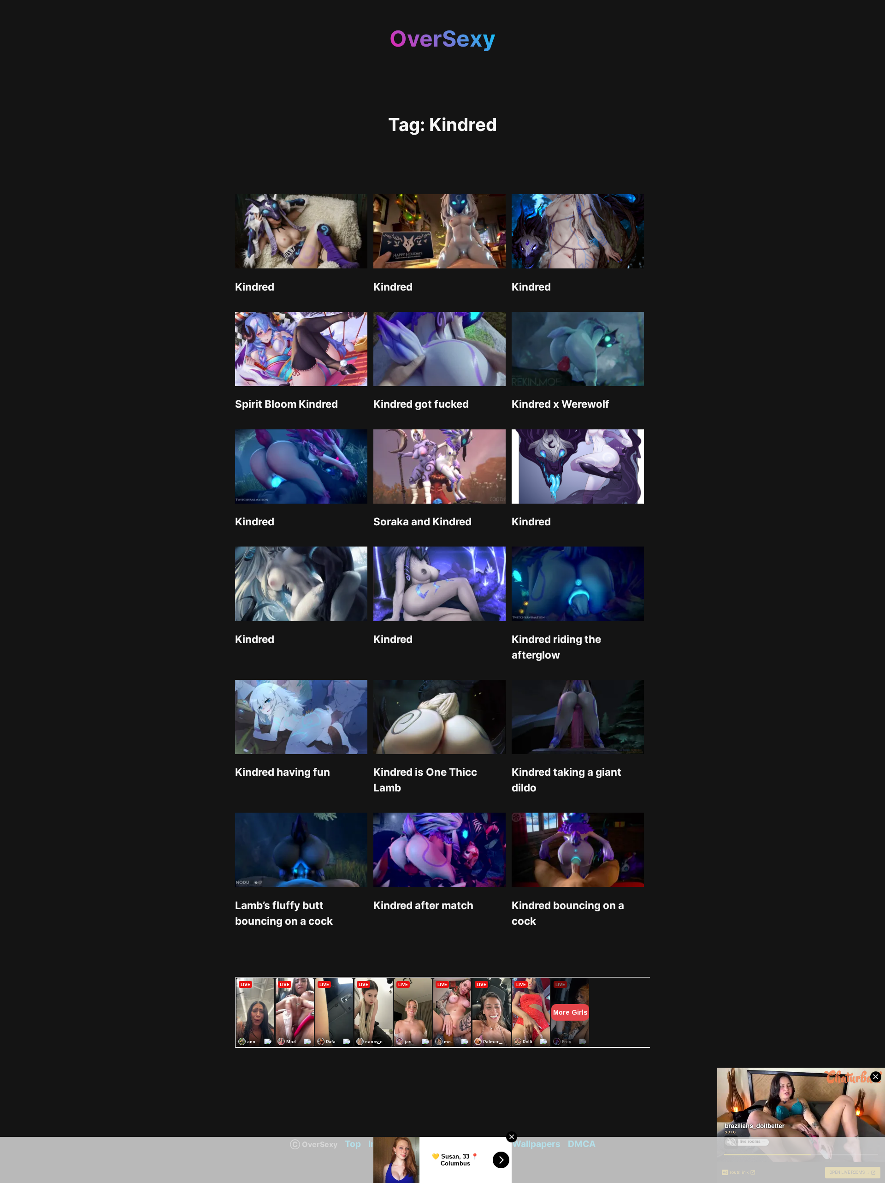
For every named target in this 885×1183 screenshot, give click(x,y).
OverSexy (442, 38)
